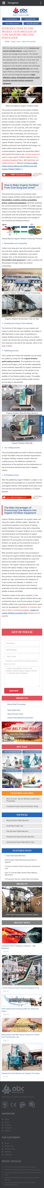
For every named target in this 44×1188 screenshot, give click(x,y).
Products (22, 698)
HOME (6, 41)
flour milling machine (12, 23)
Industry (8, 1125)
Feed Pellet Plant (13, 710)
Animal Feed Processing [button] (16, 704)
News (7, 1143)
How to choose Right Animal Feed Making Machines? (21, 874)
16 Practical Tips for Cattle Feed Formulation (22, 879)
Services (8, 1152)
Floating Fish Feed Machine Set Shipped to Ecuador (21, 1073)
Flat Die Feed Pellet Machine (17, 831)
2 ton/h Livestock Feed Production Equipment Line (22, 867)
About (7, 1122)
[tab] (22, 704)
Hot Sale (22, 747)
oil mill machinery (11, 19)
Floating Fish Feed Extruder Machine (20, 837)
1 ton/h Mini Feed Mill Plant (15, 856)
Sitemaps (8, 1154)
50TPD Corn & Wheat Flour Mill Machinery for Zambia (22, 1170)
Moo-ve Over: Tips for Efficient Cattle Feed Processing (22, 800)
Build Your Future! (21, 15)
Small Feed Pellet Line (14, 826)
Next (39, 903)
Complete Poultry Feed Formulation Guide (22, 806)
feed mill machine (32, 23)
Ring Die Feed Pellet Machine (17, 820)
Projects (22, 884)
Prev (5, 903)
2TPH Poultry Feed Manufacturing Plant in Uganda (21, 861)
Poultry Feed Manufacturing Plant (20, 718)
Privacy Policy (10, 1149)
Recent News (22, 922)
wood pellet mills (30, 19)
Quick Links (15, 41)
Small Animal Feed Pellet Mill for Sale (20, 842)
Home (7, 1119)
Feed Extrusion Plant (15, 714)
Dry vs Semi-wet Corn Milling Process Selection (20, 1167)
